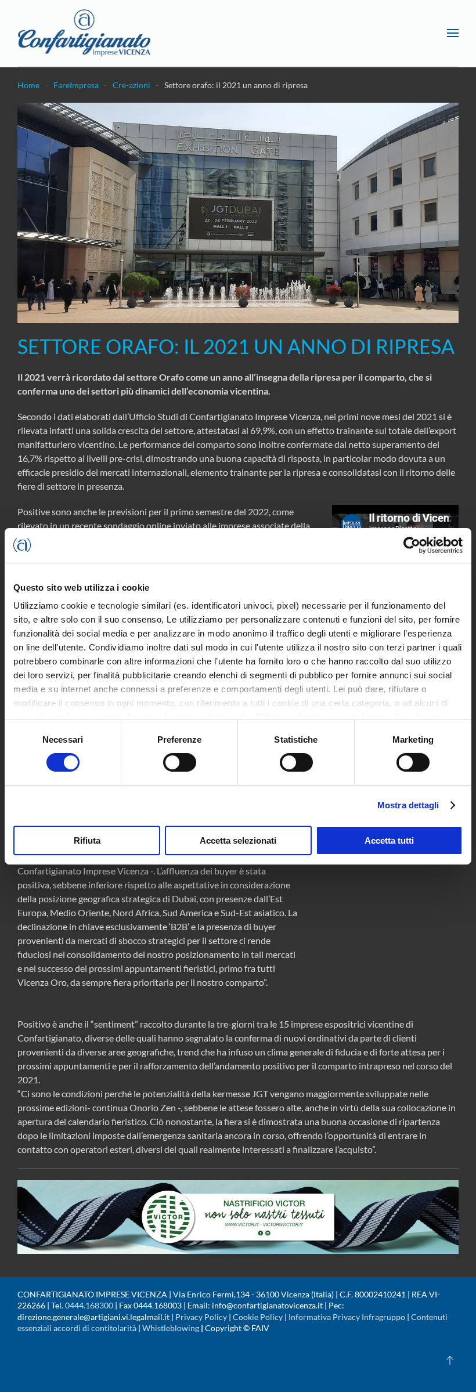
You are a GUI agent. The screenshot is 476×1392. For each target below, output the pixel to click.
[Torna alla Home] (84, 33)
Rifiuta (87, 840)
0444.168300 (89, 1305)
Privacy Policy (201, 1317)
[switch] (179, 762)
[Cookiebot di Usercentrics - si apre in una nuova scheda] (412, 545)
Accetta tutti (389, 840)
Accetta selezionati (238, 840)
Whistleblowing (170, 1328)
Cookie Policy (258, 1317)
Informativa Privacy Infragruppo (347, 1317)
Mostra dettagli (408, 805)
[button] (453, 33)
